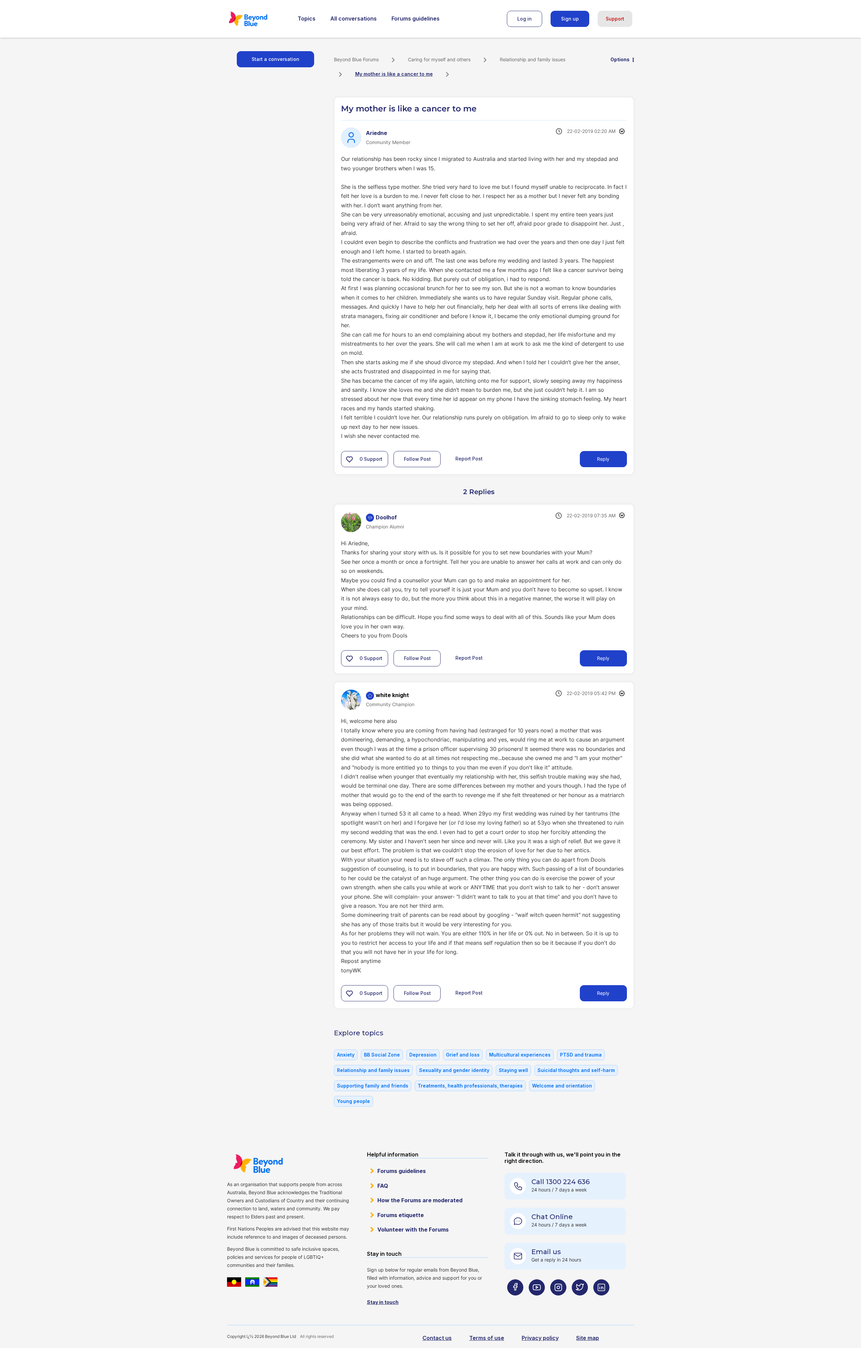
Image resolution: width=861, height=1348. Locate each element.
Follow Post (417, 459)
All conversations (353, 18)
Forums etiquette (400, 1215)
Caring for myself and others (439, 59)
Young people (353, 1101)
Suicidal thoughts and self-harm (576, 1070)
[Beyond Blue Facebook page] (515, 1300)
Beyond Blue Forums (257, 19)
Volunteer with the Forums (413, 1229)
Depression (423, 1055)
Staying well (513, 1070)
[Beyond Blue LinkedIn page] (601, 1300)
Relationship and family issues (532, 59)
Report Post (469, 458)
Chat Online (552, 1217)
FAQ (382, 1185)
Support (615, 19)
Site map (587, 1338)
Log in (524, 19)
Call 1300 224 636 (560, 1182)
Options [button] (620, 59)
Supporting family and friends (372, 1085)
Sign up (570, 19)
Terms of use (486, 1338)
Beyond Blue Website (258, 1163)
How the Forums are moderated (419, 1200)
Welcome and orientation (562, 1085)
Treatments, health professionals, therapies (470, 1085)
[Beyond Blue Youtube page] (537, 1300)
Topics (306, 18)
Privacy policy (540, 1338)
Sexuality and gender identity (454, 1070)
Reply (603, 459)
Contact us (437, 1338)
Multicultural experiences (520, 1055)
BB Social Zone (382, 1055)
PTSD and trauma (581, 1055)
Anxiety (345, 1055)
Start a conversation (275, 59)
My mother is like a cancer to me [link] (394, 74)
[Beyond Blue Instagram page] (558, 1300)
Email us (546, 1252)
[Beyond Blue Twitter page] (580, 1300)
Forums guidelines (415, 18)
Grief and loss (463, 1055)
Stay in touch (383, 1302)
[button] (349, 459)
